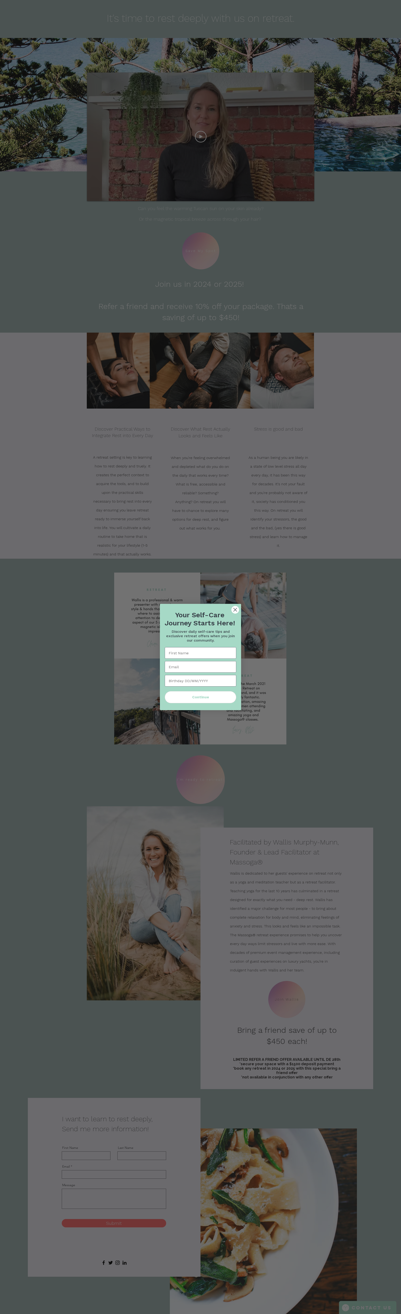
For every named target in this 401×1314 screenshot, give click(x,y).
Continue (200, 697)
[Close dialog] (235, 610)
